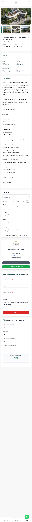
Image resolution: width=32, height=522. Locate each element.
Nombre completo (8, 280)
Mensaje (5, 299)
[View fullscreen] (28, 22)
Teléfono (5, 286)
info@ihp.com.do (16, 259)
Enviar (16, 312)
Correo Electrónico (8, 292)
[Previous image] (3, 16)
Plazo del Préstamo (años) (9, 345)
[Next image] (28, 16)
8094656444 (16, 255)
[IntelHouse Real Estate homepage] (16, 3)
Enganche (5, 331)
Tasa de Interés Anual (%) (9, 338)
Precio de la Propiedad (8, 324)
